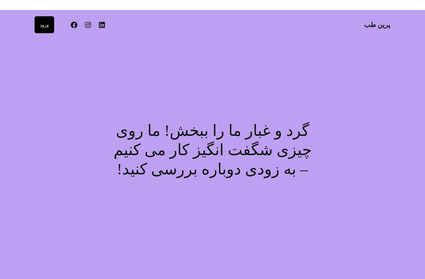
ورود (44, 25)
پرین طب (377, 25)
